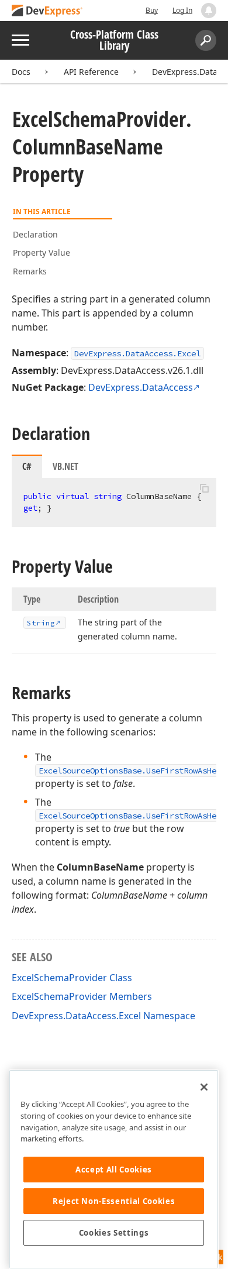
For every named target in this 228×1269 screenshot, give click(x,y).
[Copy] (204, 488)
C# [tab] (27, 466)
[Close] (204, 1087)
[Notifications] (208, 10)
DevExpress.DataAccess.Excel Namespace (103, 1015)
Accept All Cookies (113, 1169)
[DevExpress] (47, 11)
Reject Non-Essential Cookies (114, 1201)
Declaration (35, 234)
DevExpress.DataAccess (140, 387)
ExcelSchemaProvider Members (82, 996)
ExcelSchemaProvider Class (72, 977)
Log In (182, 10)
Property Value (41, 252)
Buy (152, 10)
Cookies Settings (114, 1232)
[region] (114, 1169)
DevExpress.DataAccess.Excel (137, 353)
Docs (21, 71)
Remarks (30, 271)
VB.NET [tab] (65, 466)
